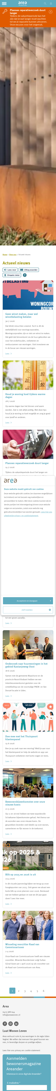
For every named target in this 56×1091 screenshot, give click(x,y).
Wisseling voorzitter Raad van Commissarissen (22, 945)
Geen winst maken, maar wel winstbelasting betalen (21, 315)
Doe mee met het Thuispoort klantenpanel (21, 737)
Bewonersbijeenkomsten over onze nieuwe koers (25, 803)
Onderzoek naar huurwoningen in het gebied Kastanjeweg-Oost (26, 665)
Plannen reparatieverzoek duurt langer (27, 463)
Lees (7, 353)
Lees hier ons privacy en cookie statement (21, 1050)
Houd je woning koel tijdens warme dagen (25, 395)
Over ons (12, 254)
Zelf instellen (27, 609)
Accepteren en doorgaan (27, 600)
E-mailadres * (13, 1082)
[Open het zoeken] (45, 3)
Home (5, 254)
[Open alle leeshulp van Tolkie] (25, 275)
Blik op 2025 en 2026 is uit (20, 874)
